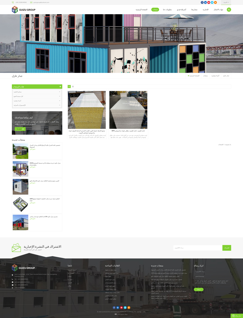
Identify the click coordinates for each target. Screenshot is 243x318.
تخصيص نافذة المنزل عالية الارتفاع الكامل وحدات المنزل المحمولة (45, 146)
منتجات (155, 10)
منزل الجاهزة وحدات (110, 282)
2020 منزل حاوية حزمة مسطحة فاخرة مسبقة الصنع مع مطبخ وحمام (45, 164)
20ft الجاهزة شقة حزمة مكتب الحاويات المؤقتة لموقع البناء (45, 200)
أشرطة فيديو (181, 10)
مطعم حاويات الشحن (110, 299)
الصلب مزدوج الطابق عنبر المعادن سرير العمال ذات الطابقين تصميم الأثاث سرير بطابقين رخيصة (169, 297)
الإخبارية (205, 10)
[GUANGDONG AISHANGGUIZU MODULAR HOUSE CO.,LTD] (23, 9)
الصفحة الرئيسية (141, 10)
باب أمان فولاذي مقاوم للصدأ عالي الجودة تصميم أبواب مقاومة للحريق (167, 287)
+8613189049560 (20, 287)
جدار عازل (226, 75)
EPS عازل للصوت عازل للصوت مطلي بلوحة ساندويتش (128, 131)
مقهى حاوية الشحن (110, 286)
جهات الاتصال (218, 10)
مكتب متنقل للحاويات (110, 289)
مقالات (69, 286)
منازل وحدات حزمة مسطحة (112, 292)
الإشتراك (226, 248)
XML (144, 312)
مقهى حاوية (108, 276)
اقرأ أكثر (32, 149)
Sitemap (139, 312)
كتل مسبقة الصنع (18, 96)
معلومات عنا (167, 10)
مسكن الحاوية (18, 92)
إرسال (198, 289)
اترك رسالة (238, 316)
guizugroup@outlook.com (41, 2)
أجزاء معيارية (215, 75)
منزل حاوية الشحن (110, 279)
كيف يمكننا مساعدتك (24, 117)
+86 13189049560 (21, 2)
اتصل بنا (19, 129)
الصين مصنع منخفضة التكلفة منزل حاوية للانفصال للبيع (44, 181)
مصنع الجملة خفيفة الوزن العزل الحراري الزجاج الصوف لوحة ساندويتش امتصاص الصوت (87, 132)
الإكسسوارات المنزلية (20, 105)
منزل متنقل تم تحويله (110, 270)
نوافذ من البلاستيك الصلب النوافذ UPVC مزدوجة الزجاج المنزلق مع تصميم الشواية (168, 292)
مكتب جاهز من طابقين (111, 295)
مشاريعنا (194, 10)
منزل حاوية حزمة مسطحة (112, 273)
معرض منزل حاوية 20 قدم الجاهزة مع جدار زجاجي (44, 216)
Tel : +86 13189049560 (21, 279)
